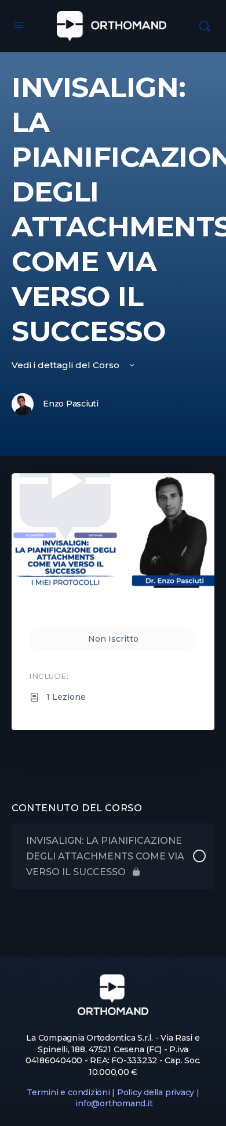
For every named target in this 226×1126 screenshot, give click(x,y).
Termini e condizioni (68, 1092)
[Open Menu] (18, 25)
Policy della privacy (155, 1092)
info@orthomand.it (113, 1103)
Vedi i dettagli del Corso (67, 364)
